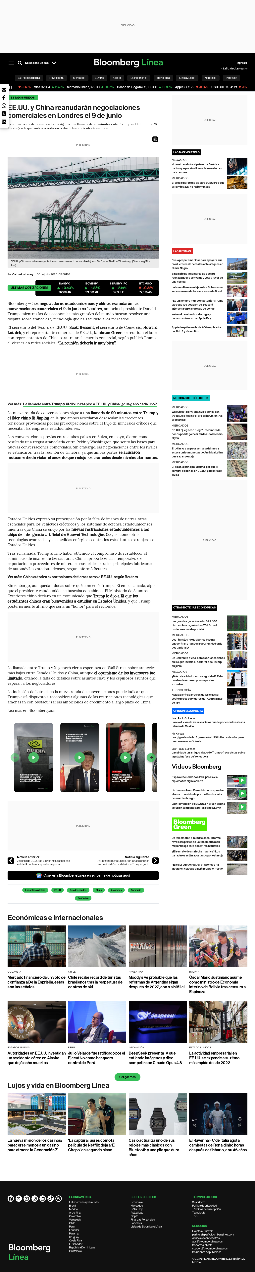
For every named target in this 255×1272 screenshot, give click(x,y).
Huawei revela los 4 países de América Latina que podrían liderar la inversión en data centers (197, 168)
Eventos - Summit (202, 1231)
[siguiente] (155, 860)
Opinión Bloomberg (188, 711)
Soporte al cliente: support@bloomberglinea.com (210, 1246)
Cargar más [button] (127, 1077)
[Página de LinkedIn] (42, 1198)
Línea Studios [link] (187, 77)
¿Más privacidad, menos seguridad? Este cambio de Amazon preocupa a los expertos (197, 680)
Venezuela (75, 1219)
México (73, 1209)
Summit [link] (99, 77)
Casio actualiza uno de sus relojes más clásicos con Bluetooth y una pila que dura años (154, 1147)
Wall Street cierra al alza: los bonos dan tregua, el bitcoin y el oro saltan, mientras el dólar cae (197, 416)
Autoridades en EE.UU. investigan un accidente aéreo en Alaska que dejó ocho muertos (37, 1058)
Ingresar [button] (242, 63)
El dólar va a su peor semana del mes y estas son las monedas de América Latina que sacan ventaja (197, 452)
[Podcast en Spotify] (58, 1198)
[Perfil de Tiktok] (50, 1198)
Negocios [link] (210, 77)
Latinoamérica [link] (138, 77)
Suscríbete (198, 1202)
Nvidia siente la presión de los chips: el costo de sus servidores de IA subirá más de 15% (197, 698)
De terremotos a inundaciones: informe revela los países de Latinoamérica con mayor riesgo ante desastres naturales (196, 842)
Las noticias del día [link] (29, 77)
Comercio (136, 890)
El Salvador (75, 1244)
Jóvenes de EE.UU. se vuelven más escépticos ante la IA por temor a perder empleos (43, 862)
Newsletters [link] (56, 77)
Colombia (75, 1216)
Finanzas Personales (143, 1219)
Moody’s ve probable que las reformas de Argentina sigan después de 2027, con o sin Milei (157, 982)
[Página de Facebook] (11, 1198)
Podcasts (136, 1223)
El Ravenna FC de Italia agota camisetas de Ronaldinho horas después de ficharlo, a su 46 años (218, 1145)
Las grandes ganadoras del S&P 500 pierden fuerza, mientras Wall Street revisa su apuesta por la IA (194, 625)
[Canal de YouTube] (27, 1198)
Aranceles (116, 890)
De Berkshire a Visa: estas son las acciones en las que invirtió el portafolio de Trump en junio (123, 862)
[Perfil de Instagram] (34, 1198)
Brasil (72, 1205)
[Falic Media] (223, 68)
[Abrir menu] (11, 63)
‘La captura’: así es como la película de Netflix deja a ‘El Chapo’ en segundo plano (92, 1145)
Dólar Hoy (137, 1209)
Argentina (74, 1212)
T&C (194, 1216)
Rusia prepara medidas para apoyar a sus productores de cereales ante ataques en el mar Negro (197, 264)
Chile (72, 1223)
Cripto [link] (117, 77)
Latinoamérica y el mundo (84, 1202)
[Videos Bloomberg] (209, 766)
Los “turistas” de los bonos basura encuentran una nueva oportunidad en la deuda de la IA (197, 643)
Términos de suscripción (206, 1209)
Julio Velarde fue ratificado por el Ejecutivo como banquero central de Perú (96, 1058)
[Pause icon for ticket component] (10, 87)
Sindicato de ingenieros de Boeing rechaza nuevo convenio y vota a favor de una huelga (197, 277)
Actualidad (137, 1212)
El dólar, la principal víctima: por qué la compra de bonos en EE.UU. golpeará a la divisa (197, 471)
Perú (72, 1226)
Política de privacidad (204, 1205)
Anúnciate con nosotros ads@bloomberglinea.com (207, 1239)
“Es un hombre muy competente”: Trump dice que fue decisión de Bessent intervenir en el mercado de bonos (198, 304)
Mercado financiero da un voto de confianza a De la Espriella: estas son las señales (37, 982)
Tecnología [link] (163, 77)
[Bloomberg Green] (209, 824)
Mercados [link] (79, 77)
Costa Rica (75, 1240)
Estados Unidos (22, 97)
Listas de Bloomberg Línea (146, 1226)
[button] (155, 139)
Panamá (73, 1233)
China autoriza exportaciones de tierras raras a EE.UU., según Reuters (80, 577)
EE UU (57, 890)
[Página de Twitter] (19, 1198)
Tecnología (198, 1212)
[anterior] (11, 860)
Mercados (137, 1205)
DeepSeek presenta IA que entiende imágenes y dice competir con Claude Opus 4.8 (155, 1058)
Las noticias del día (35, 890)
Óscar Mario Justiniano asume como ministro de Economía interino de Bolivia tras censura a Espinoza (217, 984)
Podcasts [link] (231, 77)
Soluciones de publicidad (207, 1252)
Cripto (134, 1216)
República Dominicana (82, 1247)
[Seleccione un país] (54, 63)
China (99, 890)
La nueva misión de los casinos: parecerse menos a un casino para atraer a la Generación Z (35, 1145)
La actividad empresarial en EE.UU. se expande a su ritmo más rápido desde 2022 (214, 1058)
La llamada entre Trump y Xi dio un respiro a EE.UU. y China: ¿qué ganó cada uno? (90, 404)
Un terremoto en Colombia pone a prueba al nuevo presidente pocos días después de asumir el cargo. (198, 794)
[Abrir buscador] (20, 63)
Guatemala (75, 1251)
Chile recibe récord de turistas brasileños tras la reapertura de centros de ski (95, 982)
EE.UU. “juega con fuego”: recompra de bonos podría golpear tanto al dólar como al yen (197, 434)
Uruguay (74, 1237)
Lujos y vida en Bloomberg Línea (58, 1085)
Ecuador (74, 1230)
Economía (83, 898)
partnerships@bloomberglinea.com (213, 1234)
